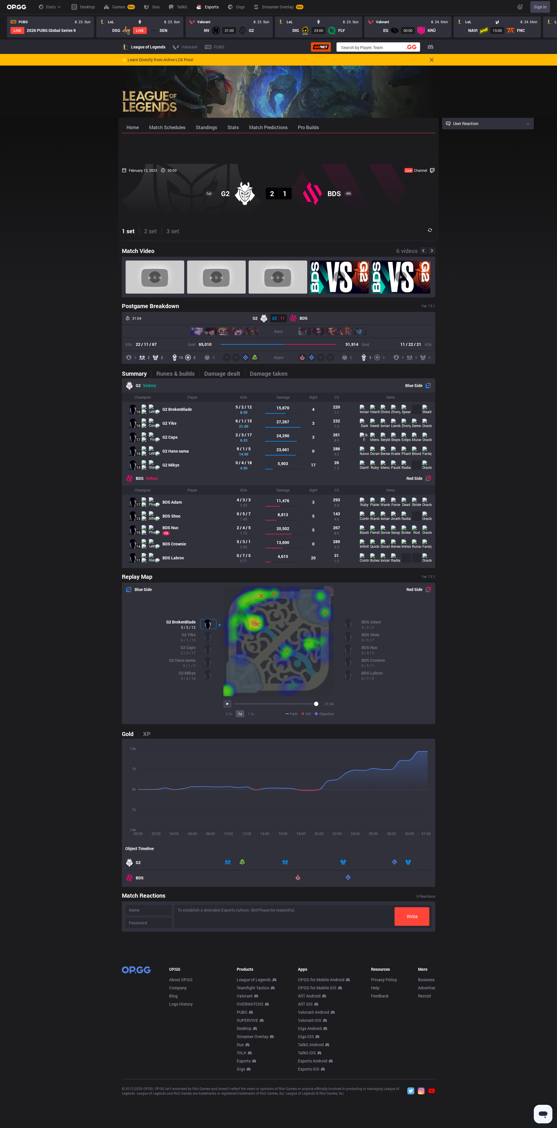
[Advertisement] (278, 148)
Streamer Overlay (252, 1036)
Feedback (379, 996)
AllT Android (309, 996)
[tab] (136, 373)
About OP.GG (181, 979)
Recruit (424, 996)
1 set (128, 231)
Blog (173, 996)
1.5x (251, 713)
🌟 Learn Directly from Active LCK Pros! (157, 59)
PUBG (242, 1012)
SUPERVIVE (247, 1020)
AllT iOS (305, 1004)
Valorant (245, 996)
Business (426, 979)
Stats (51, 7)
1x (240, 713)
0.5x (229, 713)
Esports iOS (308, 1069)
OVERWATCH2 (250, 1004)
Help (375, 987)
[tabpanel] (278, 473)
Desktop (244, 1028)
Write (412, 916)
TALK (241, 1052)
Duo (240, 1044)
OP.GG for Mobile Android (321, 979)
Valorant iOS (309, 1020)
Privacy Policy (384, 979)
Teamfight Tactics (253, 987)
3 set (173, 231)
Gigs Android (310, 1028)
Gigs (241, 1069)
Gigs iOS (306, 1036)
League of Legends (254, 979)
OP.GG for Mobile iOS (317, 987)
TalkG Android (311, 1044)
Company (178, 987)
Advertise (426, 987)
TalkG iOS (307, 1052)
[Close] (431, 59)
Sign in (540, 7)
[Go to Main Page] (16, 7)
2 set (150, 231)
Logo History (181, 1004)
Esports (244, 1061)
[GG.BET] (321, 47)
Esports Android (312, 1061)
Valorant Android (313, 1012)
